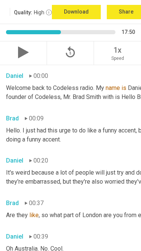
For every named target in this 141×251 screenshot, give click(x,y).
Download (76, 12)
